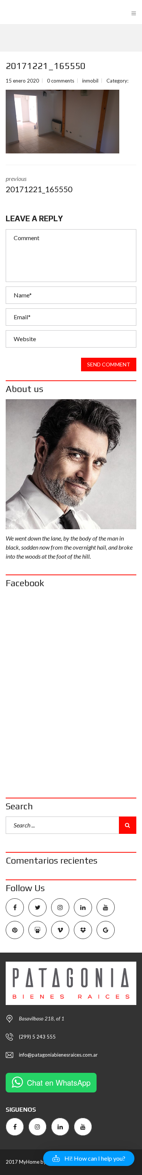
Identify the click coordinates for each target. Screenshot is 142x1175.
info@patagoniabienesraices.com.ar (58, 1055)
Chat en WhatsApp (59, 1082)
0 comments (60, 81)
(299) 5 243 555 (37, 1037)
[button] (88, 1158)
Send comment (108, 364)
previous (39, 184)
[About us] (71, 464)
